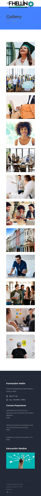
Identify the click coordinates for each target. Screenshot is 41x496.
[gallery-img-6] (20, 187)
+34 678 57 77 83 (17, 487)
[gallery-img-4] (20, 133)
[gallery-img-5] (20, 160)
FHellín (20, 484)
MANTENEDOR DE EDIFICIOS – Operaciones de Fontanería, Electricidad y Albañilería (20, 413)
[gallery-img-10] (20, 293)
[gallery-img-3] (20, 107)
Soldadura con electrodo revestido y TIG (19, 437)
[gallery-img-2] (20, 80)
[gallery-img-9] (20, 266)
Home (8, 21)
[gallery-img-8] (20, 240)
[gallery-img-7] (20, 213)
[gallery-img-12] (20, 346)
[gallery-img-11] (20, 320)
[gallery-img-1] (20, 54)
